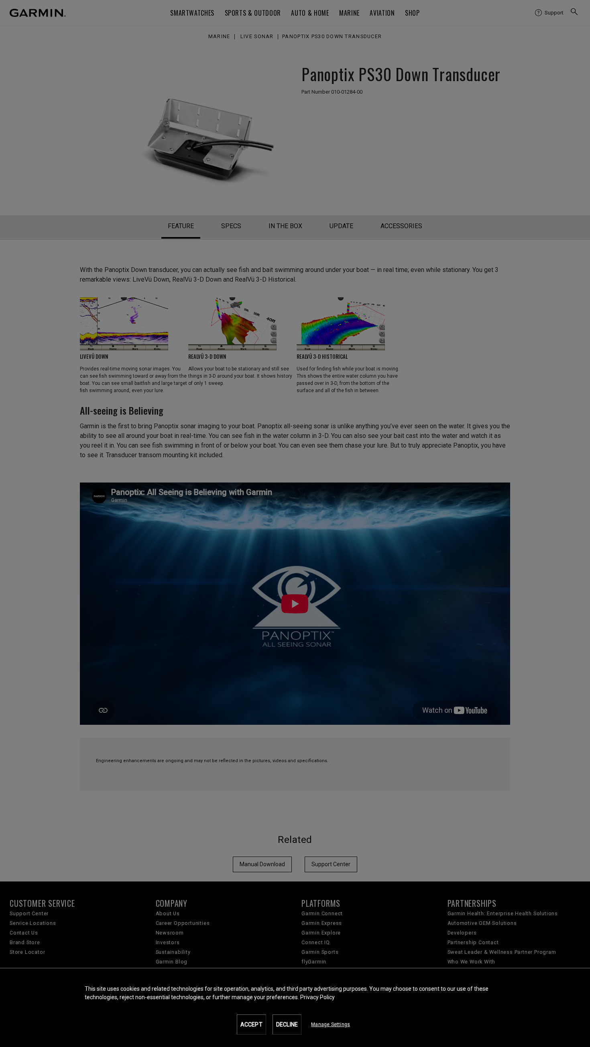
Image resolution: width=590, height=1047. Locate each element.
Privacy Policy (317, 997)
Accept (251, 1024)
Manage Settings (330, 1024)
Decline (287, 1024)
